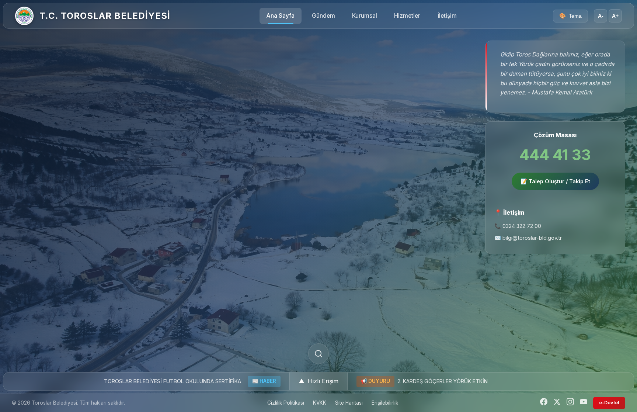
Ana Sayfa (281, 15)
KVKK (319, 403)
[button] (318, 381)
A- (600, 16)
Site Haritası (349, 403)
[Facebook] (543, 403)
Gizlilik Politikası (285, 403)
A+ (615, 16)
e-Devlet (609, 402)
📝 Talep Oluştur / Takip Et (555, 181)
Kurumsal (364, 15)
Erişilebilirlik (385, 403)
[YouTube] (583, 403)
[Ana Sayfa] (24, 16)
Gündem (323, 15)
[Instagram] (570, 403)
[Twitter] (557, 403)
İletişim (447, 15)
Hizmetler (407, 15)
